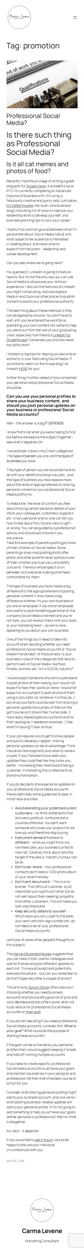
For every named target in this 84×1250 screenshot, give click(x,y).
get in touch (44, 1139)
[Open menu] (75, 17)
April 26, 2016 (15, 1161)
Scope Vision (36, 186)
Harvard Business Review (32, 953)
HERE (23, 368)
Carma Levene (42, 1231)
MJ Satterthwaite (19, 205)
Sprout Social (38, 987)
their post (33, 1011)
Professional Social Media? (33, 119)
